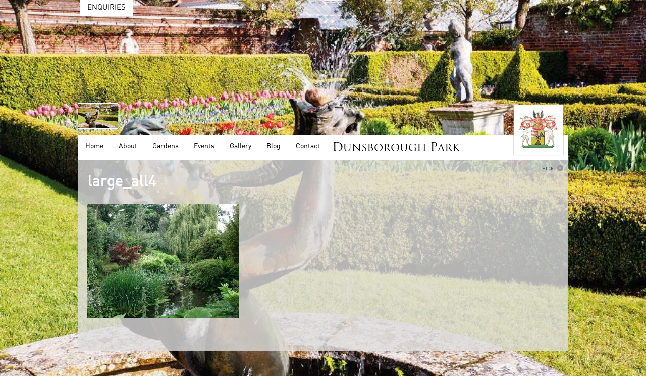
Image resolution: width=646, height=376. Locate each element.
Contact (308, 146)
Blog (273, 146)
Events (204, 146)
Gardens (165, 146)
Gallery (240, 146)
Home (94, 146)
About (128, 146)
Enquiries (106, 7)
